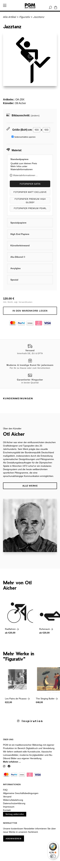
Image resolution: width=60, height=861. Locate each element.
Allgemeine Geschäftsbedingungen (20, 793)
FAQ (5, 790)
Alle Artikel (9, 16)
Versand (7, 796)
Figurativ (24, 16)
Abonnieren (14, 839)
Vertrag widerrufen (14, 814)
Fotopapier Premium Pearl (30, 208)
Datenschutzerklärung (14, 803)
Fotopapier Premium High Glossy (30, 201)
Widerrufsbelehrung (13, 800)
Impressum (8, 806)
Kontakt (7, 810)
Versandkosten (25, 302)
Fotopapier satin (30, 184)
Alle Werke (30, 485)
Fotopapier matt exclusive (30, 192)
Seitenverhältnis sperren (25, 137)
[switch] (53, 856)
